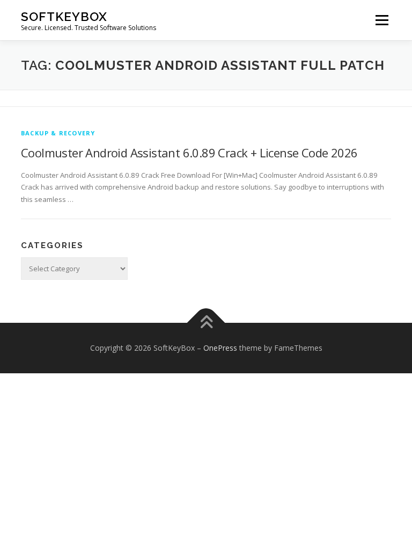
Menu (381, 20)
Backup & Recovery (58, 133)
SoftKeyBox (64, 16)
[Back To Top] (206, 323)
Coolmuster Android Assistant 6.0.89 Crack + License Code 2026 (189, 152)
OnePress (220, 348)
